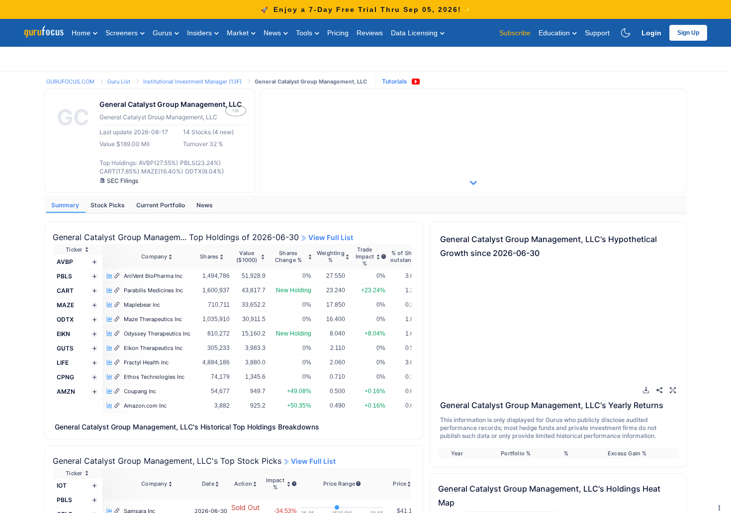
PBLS (64, 276)
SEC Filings (122, 180)
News (273, 33)
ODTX (65, 319)
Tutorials (394, 81)
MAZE (65, 305)
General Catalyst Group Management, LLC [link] (311, 81)
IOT (62, 485)
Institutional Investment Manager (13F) (193, 81)
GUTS (65, 348)
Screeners (122, 33)
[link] (71, 81)
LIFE (63, 362)
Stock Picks (108, 205)
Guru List (119, 81)
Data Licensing (415, 33)
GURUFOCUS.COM (71, 81)
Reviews (370, 33)
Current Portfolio (161, 205)
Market (239, 33)
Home (82, 33)
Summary (66, 205)
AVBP (65, 261)
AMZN (66, 391)
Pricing (338, 33)
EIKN (63, 334)
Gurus (163, 33)
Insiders (200, 33)
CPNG (65, 377)
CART (65, 290)
